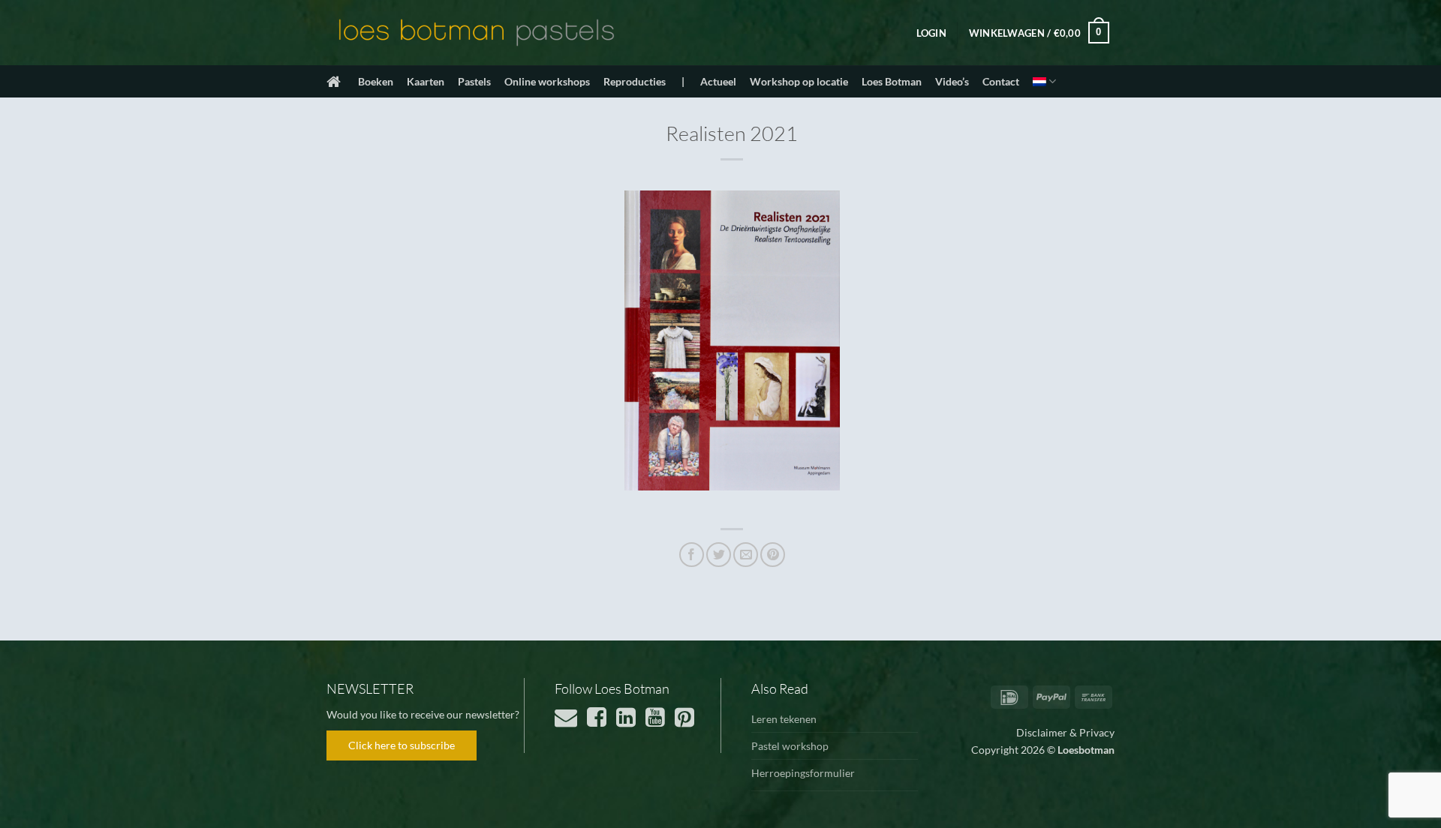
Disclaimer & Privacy (1065, 732)
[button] (931, 33)
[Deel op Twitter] (718, 554)
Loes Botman (892, 81)
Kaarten (425, 81)
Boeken (375, 81)
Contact (1000, 81)
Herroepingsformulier (803, 772)
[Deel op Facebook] (691, 554)
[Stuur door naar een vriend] (745, 554)
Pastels (474, 81)
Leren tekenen (784, 718)
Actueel (718, 81)
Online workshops (547, 81)
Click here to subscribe (401, 745)
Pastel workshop (790, 746)
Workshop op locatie (799, 81)
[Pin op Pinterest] (772, 554)
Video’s (952, 81)
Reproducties (634, 81)
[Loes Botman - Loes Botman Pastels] (476, 33)
